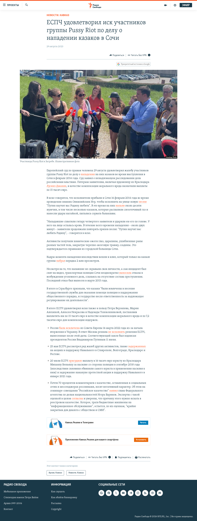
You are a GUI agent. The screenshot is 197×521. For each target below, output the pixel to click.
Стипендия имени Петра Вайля (21, 497)
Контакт (8, 509)
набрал (60, 261)
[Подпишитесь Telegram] (131, 493)
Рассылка (56, 503)
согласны (77, 398)
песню (143, 202)
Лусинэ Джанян (56, 186)
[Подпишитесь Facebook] (109, 493)
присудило (75, 361)
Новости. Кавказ (58, 15)
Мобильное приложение (17, 491)
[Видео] (165, 5)
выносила (125, 273)
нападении (88, 174)
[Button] (116, 55)
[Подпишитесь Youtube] (123, 493)
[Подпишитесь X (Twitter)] (116, 493)
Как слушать (58, 491)
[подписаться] (160, 493)
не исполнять (116, 332)
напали (120, 205)
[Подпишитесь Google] (101, 493)
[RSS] (145, 493)
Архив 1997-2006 (13, 503)
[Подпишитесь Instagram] (138, 493)
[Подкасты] (152, 493)
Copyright (56, 509)
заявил (113, 390)
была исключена (69, 328)
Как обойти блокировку (64, 497)
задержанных (137, 346)
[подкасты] (175, 5)
